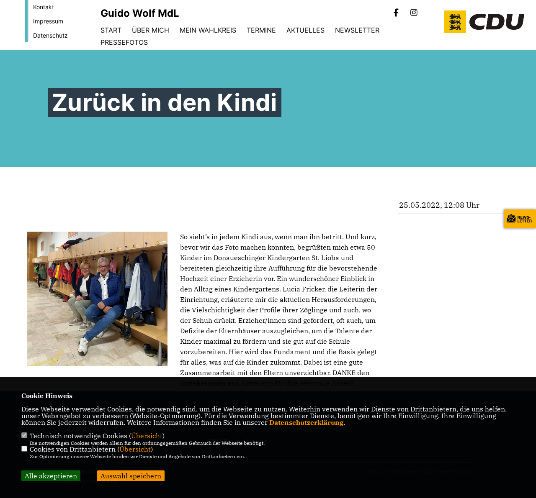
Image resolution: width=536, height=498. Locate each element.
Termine (261, 30)
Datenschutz (50, 35)
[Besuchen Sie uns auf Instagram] (414, 13)
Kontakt (43, 6)
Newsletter (357, 30)
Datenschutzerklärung (306, 422)
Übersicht (146, 436)
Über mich (150, 30)
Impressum (48, 21)
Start (110, 30)
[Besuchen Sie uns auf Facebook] (397, 13)
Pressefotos (124, 42)
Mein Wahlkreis (208, 30)
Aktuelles (305, 30)
